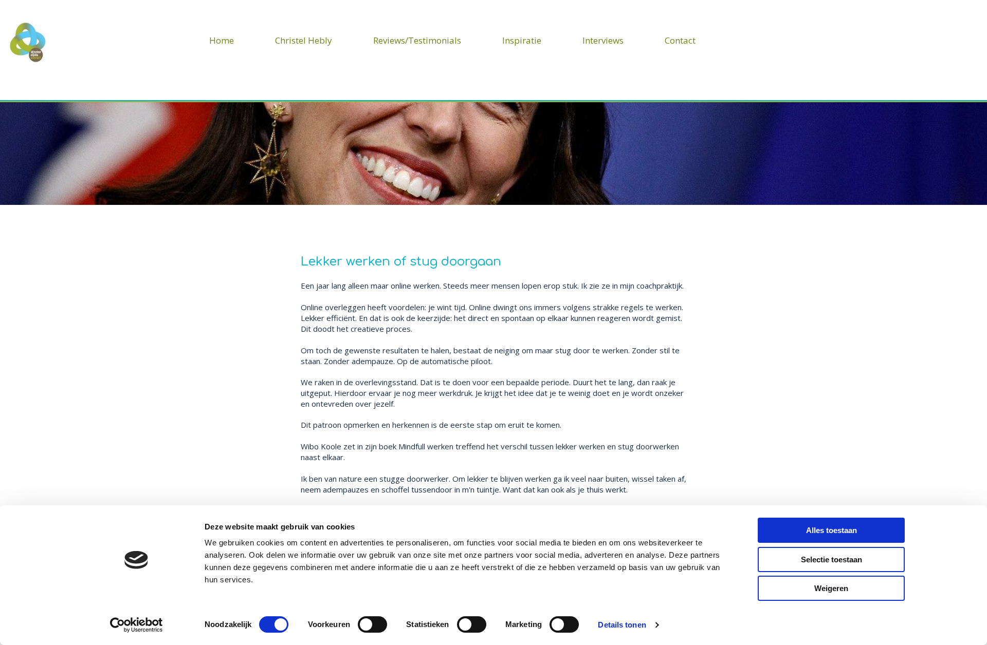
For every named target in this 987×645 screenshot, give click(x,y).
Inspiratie (521, 40)
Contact (680, 40)
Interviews (603, 40)
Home (221, 40)
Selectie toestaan (831, 559)
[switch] (372, 624)
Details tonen (622, 624)
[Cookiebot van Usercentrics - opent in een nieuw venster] (136, 625)
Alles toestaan (831, 530)
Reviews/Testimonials (417, 40)
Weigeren (831, 588)
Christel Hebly (303, 40)
